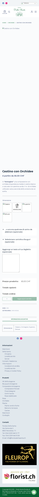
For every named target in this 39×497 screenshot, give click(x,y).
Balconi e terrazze (11, 408)
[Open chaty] (33, 492)
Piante (4, 403)
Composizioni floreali (12, 389)
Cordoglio (5, 415)
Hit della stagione (8, 381)
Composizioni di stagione (11, 386)
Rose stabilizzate (11, 396)
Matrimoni (6, 349)
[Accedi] (32, 12)
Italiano (26, 3)
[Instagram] (6, 3)
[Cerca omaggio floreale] (9, 12)
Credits (4, 495)
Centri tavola (9, 393)
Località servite (10, 356)
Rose (4, 398)
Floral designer (10, 391)
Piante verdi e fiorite (12, 406)
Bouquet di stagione (9, 384)
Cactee (7, 410)
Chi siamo (8, 354)
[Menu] (36, 12)
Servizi (7, 359)
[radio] (7, 207)
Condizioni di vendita (12, 366)
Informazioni (6, 364)
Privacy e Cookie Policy (13, 371)
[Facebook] (3, 3)
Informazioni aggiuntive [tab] (19, 319)
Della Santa (6, 351)
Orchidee (15, 310)
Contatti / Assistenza (9, 361)
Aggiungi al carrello (24, 299)
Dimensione (7, 200)
